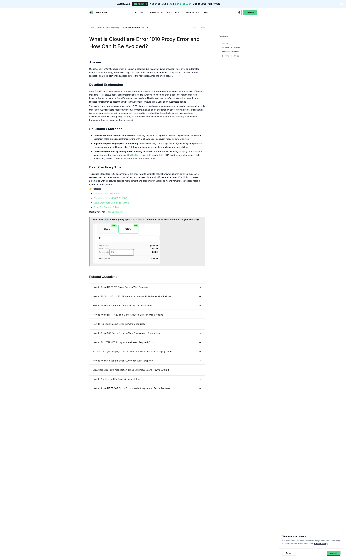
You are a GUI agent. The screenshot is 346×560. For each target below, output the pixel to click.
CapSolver (136, 155)
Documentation (190, 12)
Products (139, 12)
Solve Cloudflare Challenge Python (111, 203)
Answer (225, 43)
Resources (172, 12)
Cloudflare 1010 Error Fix (106, 194)
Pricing (207, 12)
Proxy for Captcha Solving (107, 207)
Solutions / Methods (230, 52)
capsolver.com (115, 212)
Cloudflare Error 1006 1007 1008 (110, 198)
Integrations (155, 12)
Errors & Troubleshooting (108, 27)
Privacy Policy (320, 544)
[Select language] (239, 12)
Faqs (92, 27)
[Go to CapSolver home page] (98, 12)
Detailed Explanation (231, 47)
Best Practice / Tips (230, 56)
